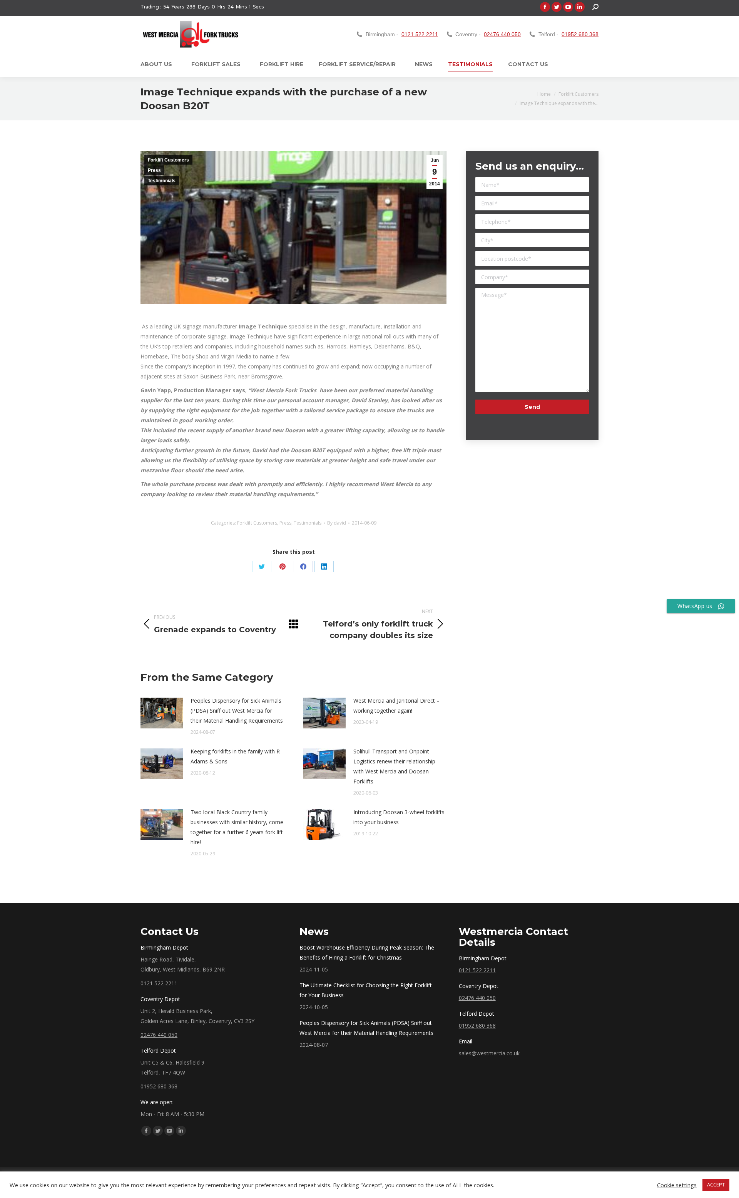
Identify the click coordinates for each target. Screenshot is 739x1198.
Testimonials (162, 180)
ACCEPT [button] (716, 1184)
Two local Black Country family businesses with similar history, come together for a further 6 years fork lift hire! (237, 827)
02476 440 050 (502, 34)
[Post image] (161, 713)
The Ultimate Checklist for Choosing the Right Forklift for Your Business (365, 990)
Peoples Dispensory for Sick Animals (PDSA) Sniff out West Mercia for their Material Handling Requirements (237, 710)
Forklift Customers (168, 160)
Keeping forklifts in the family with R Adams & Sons (235, 756)
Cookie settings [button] (677, 1184)
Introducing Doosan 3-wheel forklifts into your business (399, 817)
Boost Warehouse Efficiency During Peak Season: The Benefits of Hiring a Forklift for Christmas (366, 952)
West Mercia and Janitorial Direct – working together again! (396, 705)
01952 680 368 (580, 34)
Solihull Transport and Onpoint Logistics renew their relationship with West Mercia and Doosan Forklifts (394, 766)
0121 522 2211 (419, 34)
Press (154, 170)
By (336, 523)
